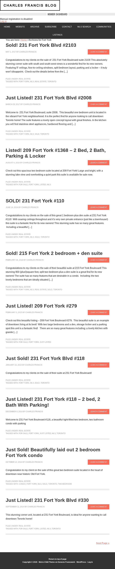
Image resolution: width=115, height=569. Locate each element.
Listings (57, 35)
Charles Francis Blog (57, 6)
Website (20, 26)
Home (7, 26)
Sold (37, 237)
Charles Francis (27, 52)
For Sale (23, 185)
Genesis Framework (66, 562)
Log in (3, 21)
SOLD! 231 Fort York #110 (35, 200)
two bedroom (65, 484)
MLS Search (84, 26)
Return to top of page (57, 559)
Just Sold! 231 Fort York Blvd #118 (45, 358)
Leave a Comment (98, 52)
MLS (32, 82)
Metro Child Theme (47, 562)
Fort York (24, 82)
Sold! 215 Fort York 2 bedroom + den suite (54, 253)
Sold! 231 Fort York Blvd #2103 (41, 45)
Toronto (51, 82)
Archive (34, 26)
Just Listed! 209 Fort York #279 (41, 306)
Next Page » (102, 543)
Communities (103, 26)
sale (37, 134)
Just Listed (45, 342)
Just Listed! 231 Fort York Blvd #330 (47, 500)
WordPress (81, 562)
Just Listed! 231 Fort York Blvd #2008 (48, 97)
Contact (67, 26)
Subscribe (51, 26)
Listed (43, 185)
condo (22, 484)
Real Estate (25, 79)
